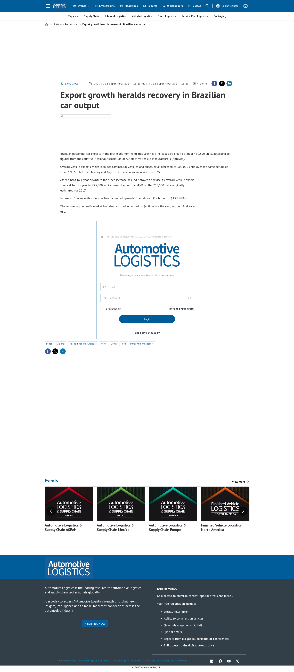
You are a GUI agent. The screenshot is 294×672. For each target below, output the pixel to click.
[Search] (207, 6)
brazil (49, 343)
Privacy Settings (133, 660)
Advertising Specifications (156, 660)
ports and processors (142, 343)
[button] (51, 511)
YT (230, 661)
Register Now (94, 623)
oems (114, 343)
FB (221, 661)
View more (238, 481)
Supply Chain (92, 16)
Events (82, 5)
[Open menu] (48, 6)
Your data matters (67, 660)
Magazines (131, 5)
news (104, 343)
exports (60, 343)
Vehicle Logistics (142, 16)
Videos (197, 5)
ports (123, 343)
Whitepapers (175, 5)
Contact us (118, 660)
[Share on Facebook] (214, 83)
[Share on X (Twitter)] (222, 83)
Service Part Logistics (195, 16)
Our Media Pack (179, 660)
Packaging (220, 16)
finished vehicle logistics (83, 343)
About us (97, 660)
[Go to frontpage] (59, 6)
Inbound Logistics (115, 16)
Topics (72, 16)
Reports (152, 5)
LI (213, 661)
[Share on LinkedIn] (229, 83)
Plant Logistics (167, 16)
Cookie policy (85, 660)
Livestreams (107, 5)
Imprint (107, 660)
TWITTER (238, 661)
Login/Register (230, 5)
